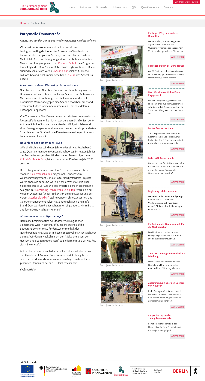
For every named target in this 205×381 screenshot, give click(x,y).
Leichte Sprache (182, 2)
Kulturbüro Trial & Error (33, 159)
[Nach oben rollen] (198, 374)
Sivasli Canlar (60, 71)
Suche (195, 2)
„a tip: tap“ (70, 189)
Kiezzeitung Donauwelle (49, 189)
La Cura (71, 75)
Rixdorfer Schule (67, 63)
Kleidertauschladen (41, 174)
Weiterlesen (177, 57)
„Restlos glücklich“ (38, 197)
